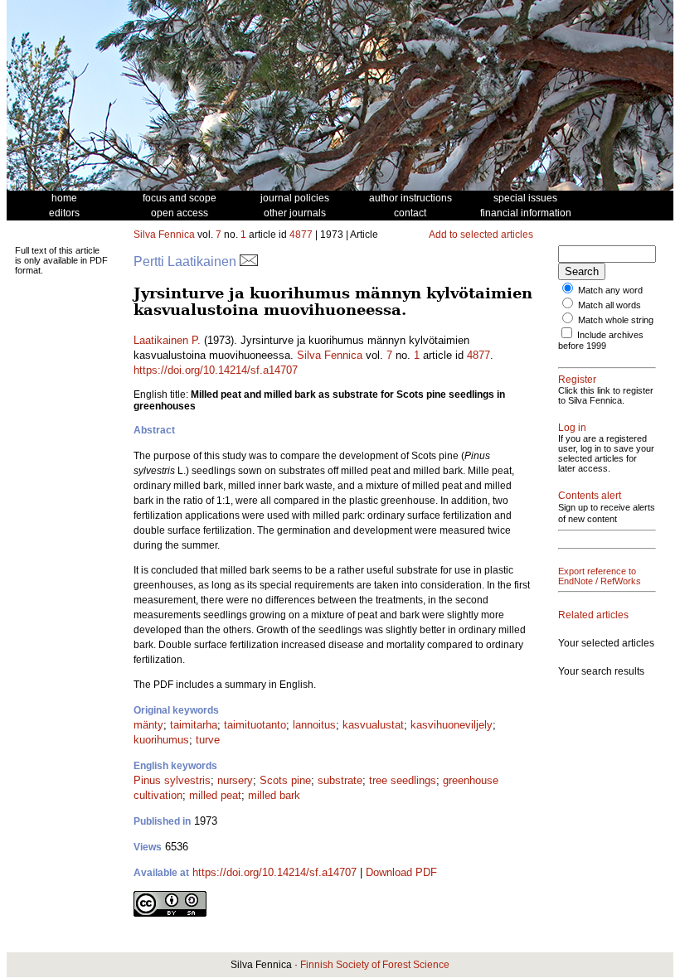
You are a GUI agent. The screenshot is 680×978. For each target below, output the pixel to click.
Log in (572, 427)
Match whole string (615, 320)
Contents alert (589, 495)
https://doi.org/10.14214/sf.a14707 (216, 370)
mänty (148, 725)
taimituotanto (255, 725)
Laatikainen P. (167, 340)
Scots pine (285, 780)
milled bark (274, 795)
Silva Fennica (164, 234)
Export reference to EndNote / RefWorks (599, 576)
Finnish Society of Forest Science (374, 965)
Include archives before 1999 (601, 340)
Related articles (593, 615)
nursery (235, 780)
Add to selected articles (481, 234)
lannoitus (314, 725)
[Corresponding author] (249, 261)
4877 (301, 234)
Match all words (609, 305)
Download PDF (401, 872)
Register (577, 379)
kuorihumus (161, 740)
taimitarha (193, 725)
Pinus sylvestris (172, 780)
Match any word (610, 290)
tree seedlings (402, 780)
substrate (340, 780)
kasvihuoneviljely (451, 725)
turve (208, 740)
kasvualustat (373, 725)
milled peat (215, 795)
